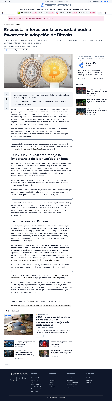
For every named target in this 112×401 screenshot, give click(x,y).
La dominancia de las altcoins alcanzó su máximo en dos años (97, 101)
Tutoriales (52, 380)
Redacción (15, 46)
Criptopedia (31, 9)
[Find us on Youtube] (19, 378)
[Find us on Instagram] (16, 378)
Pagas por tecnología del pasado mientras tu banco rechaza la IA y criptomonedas (25, 354)
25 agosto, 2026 (20, 346)
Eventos (51, 385)
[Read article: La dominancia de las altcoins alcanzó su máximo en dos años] (81, 102)
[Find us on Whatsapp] (16, 380)
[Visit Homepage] (56, 5)
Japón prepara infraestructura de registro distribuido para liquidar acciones (25, 342)
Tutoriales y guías (42, 9)
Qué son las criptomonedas (35, 381)
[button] (6, 101)
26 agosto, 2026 (51, 327)
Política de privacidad (73, 382)
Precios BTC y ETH (78, 9)
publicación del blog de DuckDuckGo (29, 149)
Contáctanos (90, 378)
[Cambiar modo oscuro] (9, 1)
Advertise (89, 382)
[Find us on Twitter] (13, 378)
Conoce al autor (98, 78)
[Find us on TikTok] (13, 380)
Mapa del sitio (70, 387)
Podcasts (22, 9)
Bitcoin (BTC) (38, 305)
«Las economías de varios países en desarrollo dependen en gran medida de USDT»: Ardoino (61, 352)
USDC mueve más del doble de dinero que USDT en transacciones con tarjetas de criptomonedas (53, 321)
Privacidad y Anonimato (63, 305)
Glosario (52, 9)
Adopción (18, 24)
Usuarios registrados (42, 314)
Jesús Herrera (41, 327)
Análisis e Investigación (25, 305)
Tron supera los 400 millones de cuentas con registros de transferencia (61, 342)
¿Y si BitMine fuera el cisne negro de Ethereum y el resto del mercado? (97, 91)
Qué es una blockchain (37, 389)
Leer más (40, 336)
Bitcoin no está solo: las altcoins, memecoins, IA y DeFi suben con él (97, 110)
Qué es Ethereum (36, 386)
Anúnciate (88, 9)
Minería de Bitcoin (36, 384)
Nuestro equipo (71, 380)
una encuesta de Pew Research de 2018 (44, 210)
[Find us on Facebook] (10, 378)
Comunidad (11, 24)
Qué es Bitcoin (35, 378)
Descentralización (49, 305)
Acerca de (69, 378)
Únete (15, 18)
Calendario (67, 9)
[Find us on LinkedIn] (25, 378)
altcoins (56, 278)
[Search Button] (6, 1)
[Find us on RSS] (11, 380)
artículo (31, 301)
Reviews (60, 9)
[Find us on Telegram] (22, 378)
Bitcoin (23, 119)
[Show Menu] (2, 1)
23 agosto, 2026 (55, 356)
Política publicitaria (72, 385)
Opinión (51, 382)
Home (5, 24)
